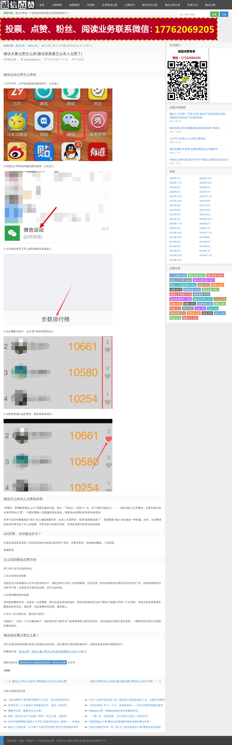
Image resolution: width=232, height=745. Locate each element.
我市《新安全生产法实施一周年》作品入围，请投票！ (38, 716)
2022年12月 (205, 178)
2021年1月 (175, 219)
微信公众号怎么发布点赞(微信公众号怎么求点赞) (39, 681)
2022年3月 (204, 187)
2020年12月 (205, 219)
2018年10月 (175, 259)
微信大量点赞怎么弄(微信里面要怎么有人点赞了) (43, 53)
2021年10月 (175, 200)
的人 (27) (220, 313)
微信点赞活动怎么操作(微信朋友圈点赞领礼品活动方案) (121, 681)
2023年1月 (175, 178)
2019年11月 (205, 232)
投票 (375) (203, 285)
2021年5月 (204, 210)
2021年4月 (175, 214)
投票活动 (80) (205, 303)
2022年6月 (175, 187)
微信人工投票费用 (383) (183, 285)
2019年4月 (175, 246)
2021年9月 (204, 200)
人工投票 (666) (178, 275)
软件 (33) (213, 308)
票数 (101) (189, 303)
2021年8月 (175, 205)
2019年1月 (204, 250)
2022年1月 (204, 191)
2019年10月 (175, 237)
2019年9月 (204, 237)
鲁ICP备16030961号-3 (94, 740)
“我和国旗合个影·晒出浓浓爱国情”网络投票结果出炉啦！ (120, 721)
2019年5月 (204, 241)
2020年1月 (204, 228)
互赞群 (91, 5)
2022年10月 (205, 182)
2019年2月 (175, 250)
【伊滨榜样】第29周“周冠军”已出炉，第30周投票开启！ (39, 699)
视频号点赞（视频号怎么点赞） (26, 710)
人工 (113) (220, 299)
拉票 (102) (176, 303)
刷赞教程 (74, 5)
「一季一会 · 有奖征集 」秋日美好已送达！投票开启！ (119, 716)
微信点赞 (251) (210, 289)
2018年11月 (205, 255)
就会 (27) (207, 313)
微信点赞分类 (172, 5)
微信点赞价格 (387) (204, 280)
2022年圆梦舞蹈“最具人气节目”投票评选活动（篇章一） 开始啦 (44, 721)
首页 (41, 5)
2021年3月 (204, 214)
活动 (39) (200, 308)
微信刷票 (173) (201, 294)
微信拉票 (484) (196, 275)
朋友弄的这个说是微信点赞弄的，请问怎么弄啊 (43, 662)
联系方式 (193, 5)
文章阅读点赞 (109, 5)
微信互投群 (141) (203, 299)
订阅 (224, 14)
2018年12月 (175, 255)
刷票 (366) (217, 285)
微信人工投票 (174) (181, 294)
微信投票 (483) (215, 275)
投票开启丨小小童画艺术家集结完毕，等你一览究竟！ (38, 705)
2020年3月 (204, 223)
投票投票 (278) (192, 289)
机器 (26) (175, 318)
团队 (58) (220, 303)
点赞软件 (130, 5)
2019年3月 (204, 246)
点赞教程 (57, 5)
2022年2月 (175, 191)
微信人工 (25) (190, 318)
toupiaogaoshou (32, 59)
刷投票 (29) (194, 313)
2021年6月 (175, 210)
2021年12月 (175, 196)
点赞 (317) (176, 289)
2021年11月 (205, 196)
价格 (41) (175, 308)
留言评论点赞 (150, 5)
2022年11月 (175, 182)
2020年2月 (175, 228)
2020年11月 (175, 223)
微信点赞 (18, 4)
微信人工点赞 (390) (181, 280)
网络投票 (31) (178, 313)
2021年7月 (204, 205)
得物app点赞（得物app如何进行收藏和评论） (114, 710)
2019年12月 (175, 232)
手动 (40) (187, 308)
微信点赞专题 (75, 740)
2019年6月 (175, 241)
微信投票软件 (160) (181, 299)
